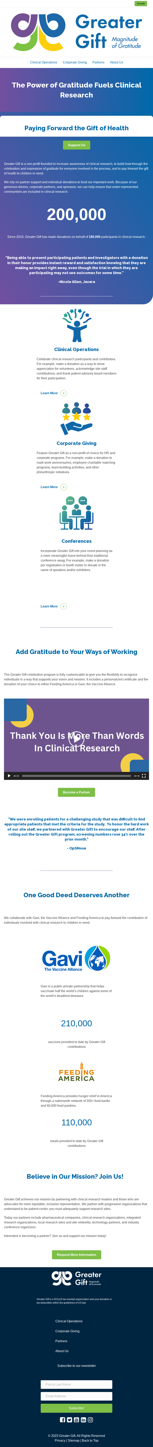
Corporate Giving (75, 62)
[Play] (9, 776)
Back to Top (90, 1440)
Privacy (60, 1440)
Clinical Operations (43, 62)
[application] (76, 739)
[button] (76, 739)
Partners (98, 62)
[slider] (76, 776)
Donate (141, 3)
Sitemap (73, 1440)
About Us (116, 62)
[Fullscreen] (144, 776)
